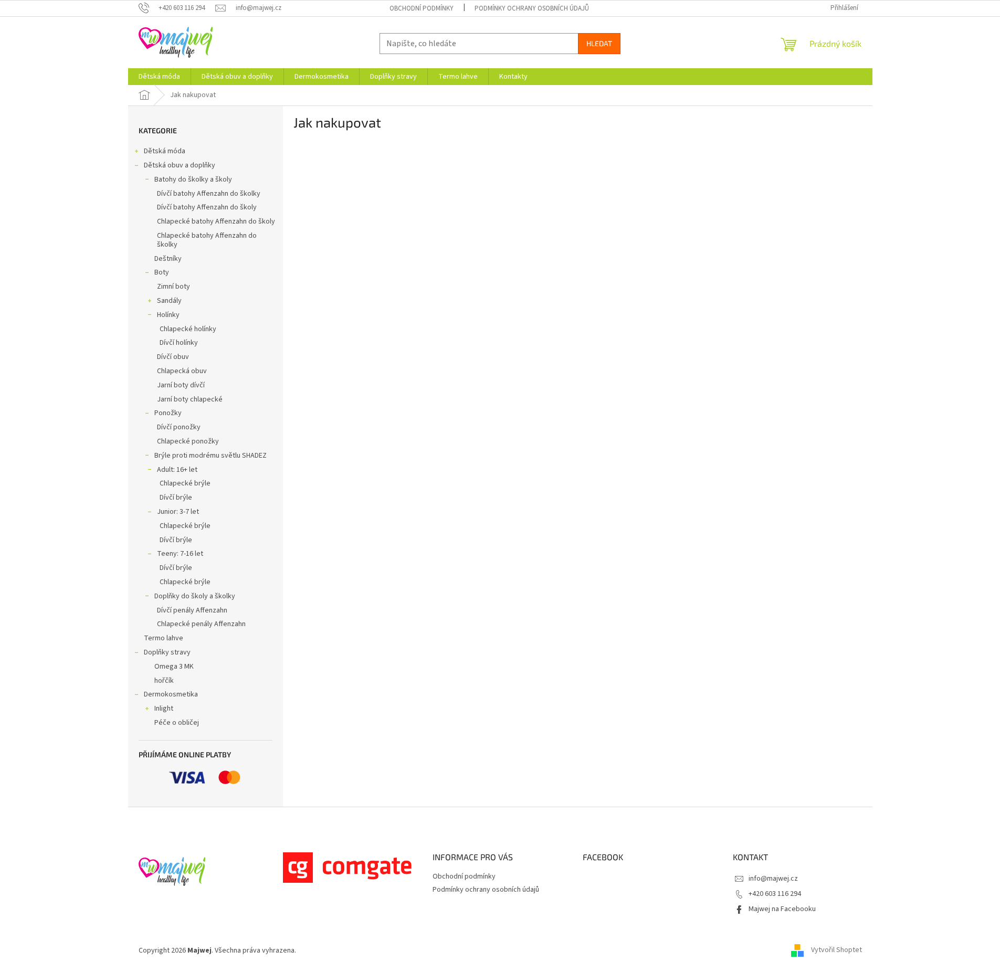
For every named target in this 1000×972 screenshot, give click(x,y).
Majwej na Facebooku (782, 909)
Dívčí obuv (173, 357)
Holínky (168, 315)
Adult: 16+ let (177, 469)
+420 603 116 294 (775, 894)
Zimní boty (173, 286)
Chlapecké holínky (188, 329)
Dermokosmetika (171, 694)
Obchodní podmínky (422, 8)
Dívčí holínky (179, 342)
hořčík (164, 680)
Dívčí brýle (176, 497)
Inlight (163, 708)
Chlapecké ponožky (188, 441)
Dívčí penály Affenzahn (192, 610)
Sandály (169, 300)
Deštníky (168, 258)
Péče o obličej (176, 722)
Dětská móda (164, 151)
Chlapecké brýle (185, 483)
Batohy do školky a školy (193, 179)
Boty (161, 272)
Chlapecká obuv (182, 371)
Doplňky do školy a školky (194, 596)
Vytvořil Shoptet (836, 950)
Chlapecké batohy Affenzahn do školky (207, 240)
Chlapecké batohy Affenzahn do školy (216, 221)
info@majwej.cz (773, 878)
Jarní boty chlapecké (190, 399)
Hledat (599, 43)
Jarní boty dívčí (181, 385)
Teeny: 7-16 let (180, 553)
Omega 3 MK (174, 666)
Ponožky (168, 413)
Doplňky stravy (167, 652)
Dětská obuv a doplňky (179, 165)
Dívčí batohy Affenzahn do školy (207, 207)
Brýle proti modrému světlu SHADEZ (210, 455)
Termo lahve (163, 638)
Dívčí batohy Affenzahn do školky (208, 193)
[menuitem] (159, 76)
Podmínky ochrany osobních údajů (532, 8)
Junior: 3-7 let (178, 511)
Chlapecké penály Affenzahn (201, 624)
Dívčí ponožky (179, 427)
